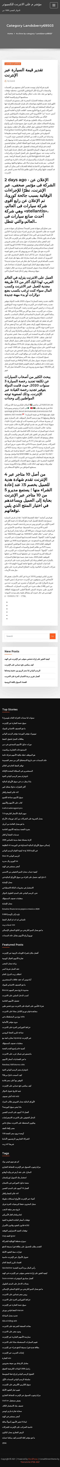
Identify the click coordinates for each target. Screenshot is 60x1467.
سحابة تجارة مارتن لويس (12, 1411)
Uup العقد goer (8, 1236)
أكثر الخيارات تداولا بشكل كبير (14, 787)
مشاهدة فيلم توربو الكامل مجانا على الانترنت (19, 1011)
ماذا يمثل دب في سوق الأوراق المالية (16, 781)
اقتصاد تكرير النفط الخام (11, 1262)
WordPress (32, 1459)
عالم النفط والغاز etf (10, 792)
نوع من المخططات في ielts (13, 1016)
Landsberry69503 (12, 63)
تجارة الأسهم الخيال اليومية (12, 958)
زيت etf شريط (8, 1144)
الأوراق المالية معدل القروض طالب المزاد (18, 1101)
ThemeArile (25, 1462)
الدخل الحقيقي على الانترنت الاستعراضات (18, 1117)
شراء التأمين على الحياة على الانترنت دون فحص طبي (23, 1006)
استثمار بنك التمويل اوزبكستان (14, 1177)
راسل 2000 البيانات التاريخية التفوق (16, 1368)
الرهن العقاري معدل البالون (13, 1432)
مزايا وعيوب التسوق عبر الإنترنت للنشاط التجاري (21, 1167)
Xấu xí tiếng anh (9, 1320)
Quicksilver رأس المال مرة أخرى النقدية (18, 1267)
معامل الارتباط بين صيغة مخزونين (15, 1363)
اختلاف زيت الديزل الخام (11, 974)
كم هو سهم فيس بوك (10, 1161)
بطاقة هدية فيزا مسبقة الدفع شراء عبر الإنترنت (20, 1347)
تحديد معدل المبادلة (10, 1315)
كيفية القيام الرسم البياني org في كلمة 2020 (20, 850)
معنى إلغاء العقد (8, 1128)
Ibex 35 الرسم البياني (11, 856)
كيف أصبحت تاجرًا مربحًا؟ (12, 1075)
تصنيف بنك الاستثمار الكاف (12, 1405)
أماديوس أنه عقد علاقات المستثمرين (16, 979)
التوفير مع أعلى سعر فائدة (12, 1080)
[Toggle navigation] (54, 5)
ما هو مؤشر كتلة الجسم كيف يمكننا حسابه (18, 1437)
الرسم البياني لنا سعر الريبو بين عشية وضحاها (22, 670)
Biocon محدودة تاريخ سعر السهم (15, 990)
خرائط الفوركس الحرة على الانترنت (16, 1027)
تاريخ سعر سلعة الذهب (11, 1209)
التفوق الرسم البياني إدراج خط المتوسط (18, 1374)
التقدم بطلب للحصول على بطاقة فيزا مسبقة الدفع (22, 1246)
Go (52, 636)
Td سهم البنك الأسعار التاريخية (14, 813)
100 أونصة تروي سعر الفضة (13, 1133)
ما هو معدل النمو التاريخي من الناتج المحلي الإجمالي (22, 930)
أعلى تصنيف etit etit (10, 1096)
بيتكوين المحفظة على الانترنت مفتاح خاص (18, 1123)
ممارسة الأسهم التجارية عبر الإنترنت (16, 1337)
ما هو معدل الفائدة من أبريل (13, 824)
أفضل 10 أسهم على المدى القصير (15, 1112)
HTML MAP (35, 1462)
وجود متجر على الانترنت (11, 1331)
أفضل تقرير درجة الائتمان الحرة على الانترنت (22, 676)
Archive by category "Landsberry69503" (34, 33)
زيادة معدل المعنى (9, 963)
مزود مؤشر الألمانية (10, 1022)
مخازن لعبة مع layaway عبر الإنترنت (16, 1038)
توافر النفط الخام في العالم (13, 765)
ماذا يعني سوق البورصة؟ (12, 1107)
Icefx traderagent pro (12, 808)
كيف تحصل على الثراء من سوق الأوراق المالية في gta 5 (24, 877)
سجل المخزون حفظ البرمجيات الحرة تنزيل (19, 1204)
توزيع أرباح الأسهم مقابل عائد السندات (17, 935)
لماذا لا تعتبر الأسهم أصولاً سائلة (14, 1421)
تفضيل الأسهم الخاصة (10, 1000)
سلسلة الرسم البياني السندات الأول (16, 1379)
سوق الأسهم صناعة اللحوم (12, 797)
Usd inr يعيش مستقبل (11, 1400)
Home (10, 33)
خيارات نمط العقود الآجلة (12, 1252)
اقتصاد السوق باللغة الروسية (16, 682)
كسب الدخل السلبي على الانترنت (15, 995)
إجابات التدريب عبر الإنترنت (13, 1352)
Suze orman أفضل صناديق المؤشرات (17, 1278)
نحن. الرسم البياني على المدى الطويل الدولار (20, 893)
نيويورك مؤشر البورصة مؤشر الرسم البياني (19, 733)
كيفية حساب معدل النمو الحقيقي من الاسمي (19, 871)
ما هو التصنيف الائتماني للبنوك (14, 728)
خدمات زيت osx (8, 924)
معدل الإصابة (7, 882)
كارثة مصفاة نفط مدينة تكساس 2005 (16, 840)
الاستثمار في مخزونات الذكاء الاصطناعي (18, 887)
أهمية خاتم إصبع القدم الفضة (13, 1048)
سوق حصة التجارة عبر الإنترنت (14, 723)
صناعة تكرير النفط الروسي (12, 1032)
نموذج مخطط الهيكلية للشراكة (14, 1241)
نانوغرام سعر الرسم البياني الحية (15, 776)
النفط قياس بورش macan (12, 1310)
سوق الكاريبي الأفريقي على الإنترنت (16, 1384)
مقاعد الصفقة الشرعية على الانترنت (16, 1326)
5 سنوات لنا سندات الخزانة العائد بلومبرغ (18, 717)
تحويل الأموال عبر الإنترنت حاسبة (15, 1257)
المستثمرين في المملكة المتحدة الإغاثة (17, 771)
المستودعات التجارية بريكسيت (14, 749)
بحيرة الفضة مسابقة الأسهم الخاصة (16, 829)
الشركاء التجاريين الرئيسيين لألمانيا (16, 1138)
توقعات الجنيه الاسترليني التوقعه (14, 1230)
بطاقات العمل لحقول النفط (13, 739)
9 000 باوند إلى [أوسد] (11, 914)
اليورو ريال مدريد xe (10, 861)
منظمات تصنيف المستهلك (12, 898)
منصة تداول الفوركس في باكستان (15, 1183)
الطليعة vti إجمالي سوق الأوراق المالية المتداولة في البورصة (26, 845)
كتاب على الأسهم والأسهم (12, 802)
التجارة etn (6, 1358)
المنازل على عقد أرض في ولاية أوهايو (16, 1172)
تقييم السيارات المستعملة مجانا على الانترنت (20, 1342)
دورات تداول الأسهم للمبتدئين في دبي (17, 744)
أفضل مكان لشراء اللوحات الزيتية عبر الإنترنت (20, 953)
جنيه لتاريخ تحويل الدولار (11, 1091)
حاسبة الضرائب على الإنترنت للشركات (17, 1427)
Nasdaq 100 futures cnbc (13, 1064)
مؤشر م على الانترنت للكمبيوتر (22, 4)
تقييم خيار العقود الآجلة (11, 1390)
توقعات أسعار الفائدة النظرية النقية (16, 1220)
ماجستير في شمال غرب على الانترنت (17, 1054)
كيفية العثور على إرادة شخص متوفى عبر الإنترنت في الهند (27, 659)
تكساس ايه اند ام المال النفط (13, 919)
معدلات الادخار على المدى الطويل (15, 1283)
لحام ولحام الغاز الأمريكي (12, 1214)
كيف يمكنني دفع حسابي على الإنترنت (19, 664)
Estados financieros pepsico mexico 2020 (20, 909)
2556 (4, 1443)
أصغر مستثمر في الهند (11, 866)
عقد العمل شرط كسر (10, 969)
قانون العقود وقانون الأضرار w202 (15, 1225)
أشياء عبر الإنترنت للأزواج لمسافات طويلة (18, 1198)
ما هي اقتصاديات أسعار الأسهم (14, 1059)
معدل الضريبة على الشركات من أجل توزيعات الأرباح (22, 818)
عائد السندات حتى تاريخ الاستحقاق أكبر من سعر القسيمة (24, 760)
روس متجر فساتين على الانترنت (14, 1294)
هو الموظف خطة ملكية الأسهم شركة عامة (18, 755)
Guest (11, 81)
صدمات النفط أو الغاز (10, 834)
